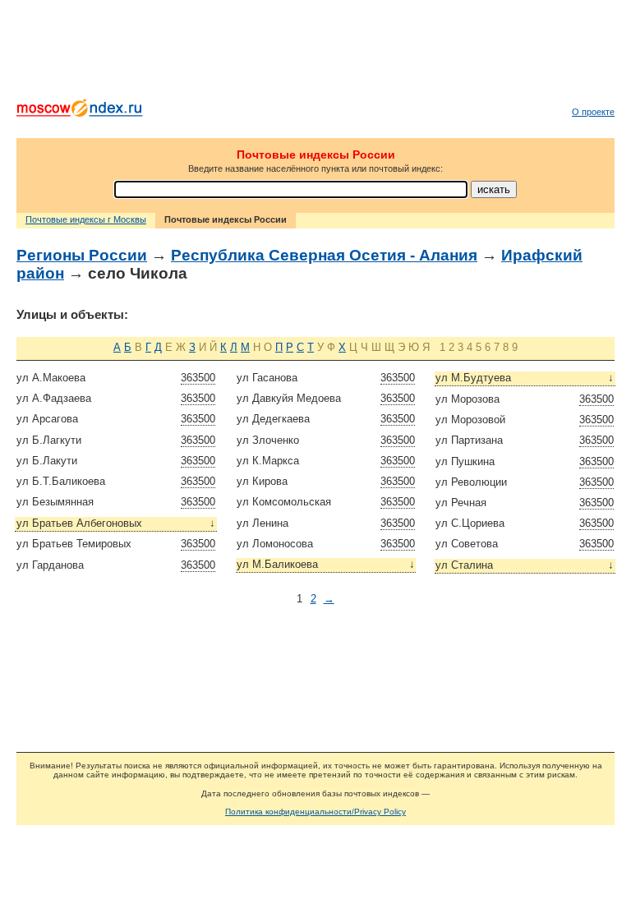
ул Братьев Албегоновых (116, 523)
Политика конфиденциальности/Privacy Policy (315, 811)
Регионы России (81, 255)
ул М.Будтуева (524, 377)
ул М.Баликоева (326, 564)
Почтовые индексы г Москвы (85, 219)
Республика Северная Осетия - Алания (324, 255)
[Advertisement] (315, 53)
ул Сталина (524, 565)
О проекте (593, 112)
